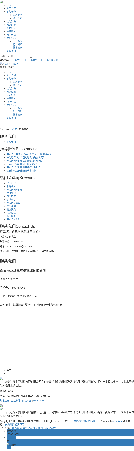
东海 (45, 427)
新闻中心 (11, 37)
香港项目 (11, 31)
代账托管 (17, 18)
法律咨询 (11, 206)
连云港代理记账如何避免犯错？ (23, 164)
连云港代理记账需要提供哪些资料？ (25, 160)
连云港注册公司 (18, 60)
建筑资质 (11, 209)
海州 (25, 427)
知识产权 (11, 34)
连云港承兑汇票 (15, 219)
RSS (35, 400)
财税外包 (11, 192)
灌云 (35, 427)
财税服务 (11, 11)
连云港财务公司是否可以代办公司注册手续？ (29, 154)
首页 (9, 5)
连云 (30, 427)
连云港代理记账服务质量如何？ (23, 170)
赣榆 (19, 427)
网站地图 (26, 400)
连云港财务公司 (34, 60)
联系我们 (11, 50)
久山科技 (9, 424)
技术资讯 (17, 47)
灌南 (40, 427)
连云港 (52, 427)
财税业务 (17, 14)
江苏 (14, 427)
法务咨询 (11, 21)
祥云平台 (118, 421)
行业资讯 (17, 44)
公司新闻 (17, 41)
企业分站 (15, 400)
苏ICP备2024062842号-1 (87, 421)
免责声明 (19, 424)
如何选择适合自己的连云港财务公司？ (26, 157)
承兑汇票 (11, 24)
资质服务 (11, 27)
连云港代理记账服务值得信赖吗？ (24, 167)
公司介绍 (11, 8)
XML (42, 400)
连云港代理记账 (50, 60)
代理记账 (11, 183)
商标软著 (11, 215)
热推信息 (4, 400)
